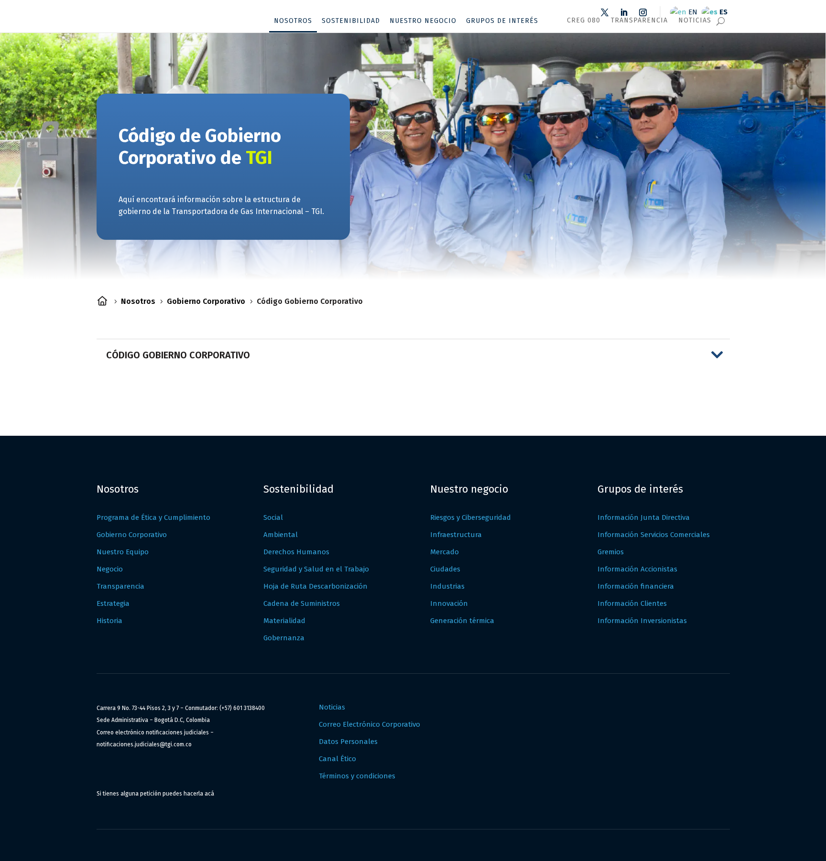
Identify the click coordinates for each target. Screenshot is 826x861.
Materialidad (284, 620)
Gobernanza (283, 638)
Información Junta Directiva (644, 517)
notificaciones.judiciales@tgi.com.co (144, 744)
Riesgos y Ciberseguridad (470, 517)
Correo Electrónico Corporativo (369, 724)
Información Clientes (632, 603)
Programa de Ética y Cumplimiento (153, 517)
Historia (109, 620)
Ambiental (280, 534)
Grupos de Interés (502, 21)
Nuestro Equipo (123, 552)
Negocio (110, 569)
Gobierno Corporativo (132, 534)
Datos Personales (348, 741)
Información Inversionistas (642, 620)
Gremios (611, 552)
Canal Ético (337, 758)
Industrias (447, 586)
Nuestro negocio (423, 21)
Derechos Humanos (296, 552)
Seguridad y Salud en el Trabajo (316, 569)
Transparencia (639, 20)
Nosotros (293, 21)
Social (273, 517)
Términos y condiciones (357, 776)
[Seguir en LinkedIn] (623, 12)
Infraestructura (456, 534)
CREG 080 (583, 20)
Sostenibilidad (351, 21)
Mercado (444, 552)
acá (209, 793)
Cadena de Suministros (301, 603)
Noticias (694, 20)
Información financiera (636, 586)
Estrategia (113, 603)
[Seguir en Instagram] (643, 12)
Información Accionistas (637, 569)
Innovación (449, 603)
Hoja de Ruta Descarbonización (315, 586)
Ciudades (445, 569)
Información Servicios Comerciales (654, 534)
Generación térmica (462, 620)
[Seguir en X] (604, 12)
